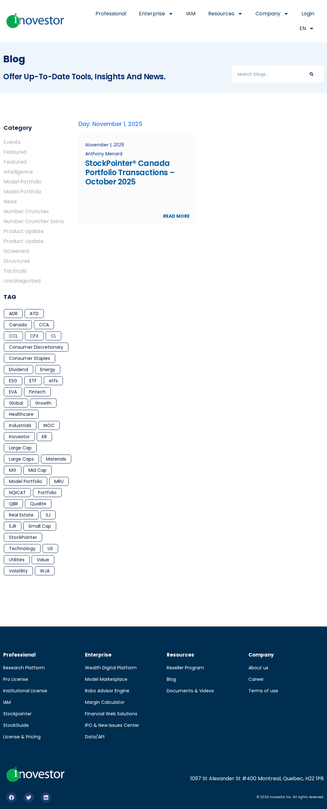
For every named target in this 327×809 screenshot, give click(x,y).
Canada (18, 325)
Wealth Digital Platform (111, 668)
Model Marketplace (106, 679)
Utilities (17, 559)
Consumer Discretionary (36, 347)
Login (307, 13)
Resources (221, 13)
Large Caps (21, 459)
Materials (56, 459)
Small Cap (39, 526)
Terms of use (263, 691)
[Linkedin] (46, 797)
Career (256, 679)
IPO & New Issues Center (112, 725)
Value (43, 559)
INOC (49, 425)
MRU (59, 481)
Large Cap (20, 448)
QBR (13, 504)
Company (267, 13)
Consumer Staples (29, 358)
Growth (43, 403)
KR (44, 436)
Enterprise (152, 13)
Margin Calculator (105, 702)
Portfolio (47, 492)
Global (16, 403)
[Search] (311, 74)
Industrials (20, 425)
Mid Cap (37, 470)
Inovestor (19, 436)
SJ (48, 515)
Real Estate (21, 515)
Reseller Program (185, 668)
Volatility (18, 571)
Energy (47, 369)
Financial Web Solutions (111, 714)
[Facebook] (11, 797)
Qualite (38, 504)
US (50, 548)
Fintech (37, 392)
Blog (171, 679)
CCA (44, 325)
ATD (34, 313)
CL (53, 336)
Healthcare (21, 414)
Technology (22, 548)
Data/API (94, 737)
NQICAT (17, 492)
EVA (13, 392)
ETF (33, 380)
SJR (12, 526)
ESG (13, 380)
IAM (190, 13)
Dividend (18, 369)
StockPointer (23, 537)
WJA (44, 571)
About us (258, 668)
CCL (13, 336)
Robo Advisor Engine (107, 691)
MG (12, 470)
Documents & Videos (190, 691)
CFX (34, 336)
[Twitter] (29, 797)
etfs (53, 380)
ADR (13, 313)
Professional (110, 13)
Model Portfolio (25, 481)
